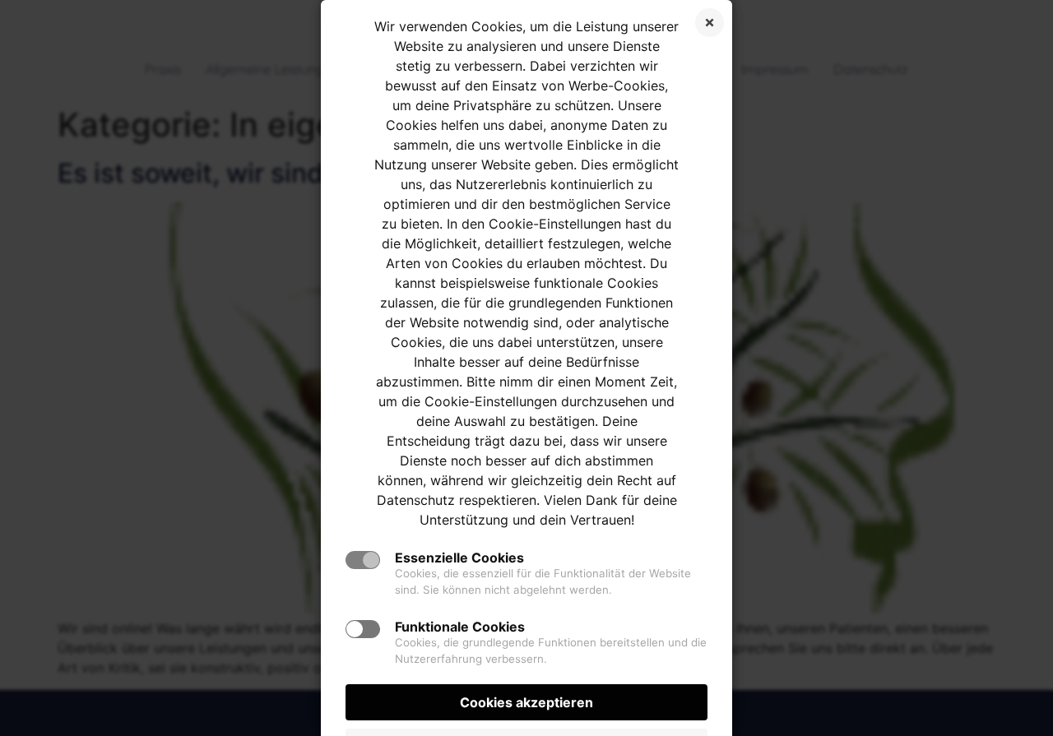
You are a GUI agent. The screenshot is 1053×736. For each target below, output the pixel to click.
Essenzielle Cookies (459, 557)
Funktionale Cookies (460, 626)
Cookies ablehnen (709, 22)
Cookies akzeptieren (526, 702)
